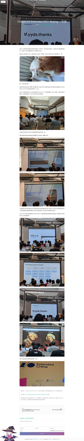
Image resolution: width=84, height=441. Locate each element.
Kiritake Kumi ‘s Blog (37, 439)
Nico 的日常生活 (43, 24)
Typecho (50, 439)
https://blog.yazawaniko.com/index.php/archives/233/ (37, 394)
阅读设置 (50, 24)
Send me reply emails (57, 430)
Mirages (57, 439)
